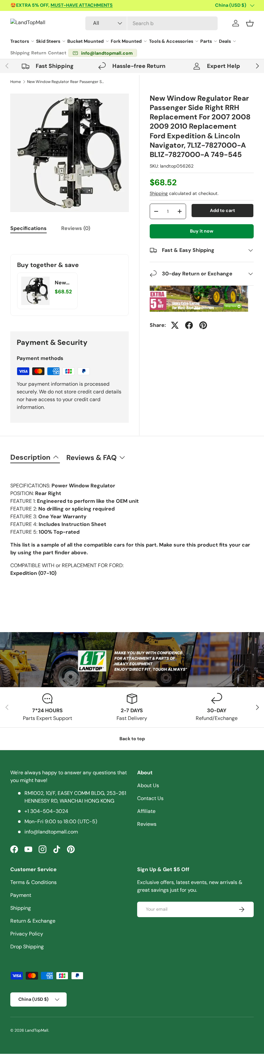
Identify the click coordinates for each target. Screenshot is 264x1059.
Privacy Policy (26, 933)
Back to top (132, 738)
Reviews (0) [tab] (75, 228)
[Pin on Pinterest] (203, 325)
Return (38, 53)
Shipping (20, 53)
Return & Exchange (32, 920)
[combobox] (151, 23)
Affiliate (146, 811)
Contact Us (150, 798)
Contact (57, 53)
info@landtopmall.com (51, 831)
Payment (20, 895)
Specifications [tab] (28, 228)
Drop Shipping (27, 946)
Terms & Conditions (33, 882)
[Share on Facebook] (189, 325)
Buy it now (201, 231)
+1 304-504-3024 (46, 811)
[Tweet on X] (175, 325)
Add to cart (222, 210)
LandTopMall (36, 1030)
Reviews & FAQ (91, 457)
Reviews (146, 824)
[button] (250, 23)
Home (15, 82)
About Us (148, 785)
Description (30, 457)
